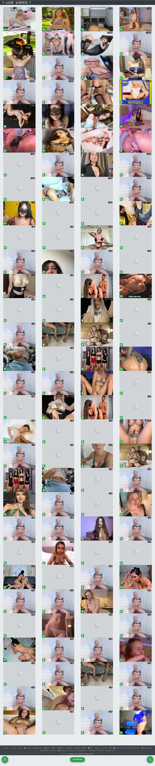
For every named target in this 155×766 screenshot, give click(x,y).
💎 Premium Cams (147, 748)
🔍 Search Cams (110, 750)
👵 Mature (47, 748)
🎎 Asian (5, 748)
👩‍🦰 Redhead (77, 748)
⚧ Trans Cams (136, 748)
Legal (91, 753)
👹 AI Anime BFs (81, 750)
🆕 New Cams (117, 748)
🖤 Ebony (12, 748)
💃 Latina (19, 748)
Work (76, 753)
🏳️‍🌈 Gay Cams (126, 748)
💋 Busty (97, 748)
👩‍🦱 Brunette (68, 748)
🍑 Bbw (84, 748)
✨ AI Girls (53, 750)
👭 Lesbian (104, 748)
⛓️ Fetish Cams (44, 750)
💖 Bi (110, 748)
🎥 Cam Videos (91, 750)
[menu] (5, 759)
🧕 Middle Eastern (38, 748)
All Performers (86, 753)
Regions (72, 753)
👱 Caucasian (27, 748)
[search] (150, 759)
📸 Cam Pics (100, 750)
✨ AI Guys (72, 750)
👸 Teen (54, 748)
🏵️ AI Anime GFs (62, 750)
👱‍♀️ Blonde (61, 748)
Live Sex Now (77, 759)
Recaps (80, 753)
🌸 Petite (90, 748)
